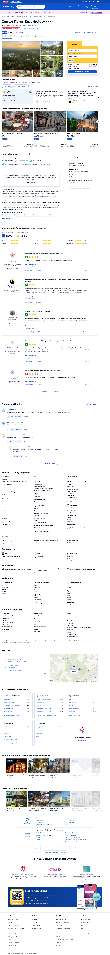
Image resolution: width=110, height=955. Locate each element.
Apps (9, 939)
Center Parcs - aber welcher (43, 835)
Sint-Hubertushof (74, 708)
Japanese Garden (8, 711)
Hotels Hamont (69, 824)
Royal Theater (7, 736)
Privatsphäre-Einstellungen (63, 928)
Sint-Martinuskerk (9, 702)
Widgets (34, 922)
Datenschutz (59, 925)
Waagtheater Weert (9, 730)
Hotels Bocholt (40, 820)
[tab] (74, 43)
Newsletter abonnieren (14, 931)
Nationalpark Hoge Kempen (11, 705)
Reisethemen (83, 931)
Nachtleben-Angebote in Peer (12, 743)
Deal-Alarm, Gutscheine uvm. (16, 928)
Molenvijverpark (8, 699)
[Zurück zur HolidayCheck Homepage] (8, 7)
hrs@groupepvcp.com (13, 665)
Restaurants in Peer (74, 715)
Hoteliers (34, 919)
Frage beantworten (15, 416)
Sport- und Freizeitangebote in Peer (46, 715)
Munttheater (7, 733)
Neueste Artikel (84, 934)
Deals (5, 1)
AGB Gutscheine (60, 937)
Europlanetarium (8, 708)
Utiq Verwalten (60, 931)
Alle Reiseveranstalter (14, 942)
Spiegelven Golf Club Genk (43, 711)
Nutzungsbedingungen (62, 922)
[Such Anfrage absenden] (43, 7)
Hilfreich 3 (19, 456)
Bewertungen (19, 36)
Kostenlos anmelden (96, 12)
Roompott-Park (40, 702)
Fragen (35, 36)
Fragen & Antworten (13, 925)
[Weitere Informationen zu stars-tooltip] (52, 21)
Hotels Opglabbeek (70, 822)
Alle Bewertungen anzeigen (49, 391)
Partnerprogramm (37, 925)
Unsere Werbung (85, 922)
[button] (21, 55)
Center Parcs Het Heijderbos (72, 837)
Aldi (37, 736)
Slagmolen (72, 711)
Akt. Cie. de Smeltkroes (10, 739)
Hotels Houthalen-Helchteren (44, 824)
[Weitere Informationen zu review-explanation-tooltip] (24, 32)
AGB (57, 934)
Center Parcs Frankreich (71, 833)
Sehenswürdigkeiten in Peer (11, 715)
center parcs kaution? (71, 835)
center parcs (39, 842)
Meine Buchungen (13, 919)
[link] (70, 7)
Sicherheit (59, 942)
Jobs (81, 928)
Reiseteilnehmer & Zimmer (75, 53)
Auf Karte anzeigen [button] (31, 25)
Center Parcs (39, 833)
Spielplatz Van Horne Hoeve (44, 708)
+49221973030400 (12, 668)
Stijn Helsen (39, 733)
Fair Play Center (8, 727)
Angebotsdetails (12, 642)
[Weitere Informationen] (89, 65)
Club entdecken (84, 12)
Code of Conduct (36, 928)
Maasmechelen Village (42, 730)
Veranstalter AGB (61, 919)
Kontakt (84, 1)
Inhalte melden (12, 945)
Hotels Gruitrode (69, 820)
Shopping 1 (39, 727)
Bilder (28, 36)
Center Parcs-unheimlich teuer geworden (76, 842)
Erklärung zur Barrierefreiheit (64, 939)
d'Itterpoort (72, 702)
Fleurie (71, 699)
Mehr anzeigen (6, 218)
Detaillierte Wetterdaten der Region (55, 852)
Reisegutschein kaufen (14, 934)
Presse (82, 925)
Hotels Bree (39, 822)
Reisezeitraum (72, 48)
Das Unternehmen (85, 919)
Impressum (59, 945)
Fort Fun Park (40, 705)
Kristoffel (71, 705)
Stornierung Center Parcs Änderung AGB (76, 839)
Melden (26, 416)
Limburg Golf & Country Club (44, 699)
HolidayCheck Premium (14, 937)
